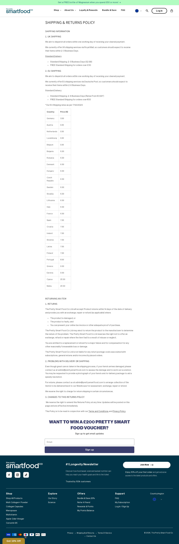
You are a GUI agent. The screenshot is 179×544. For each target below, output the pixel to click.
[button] (57, 10)
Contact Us (91, 536)
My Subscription (122, 502)
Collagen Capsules (14, 507)
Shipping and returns (85, 533)
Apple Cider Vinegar (15, 519)
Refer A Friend (83, 502)
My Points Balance (85, 511)
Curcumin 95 (12, 523)
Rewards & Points (85, 507)
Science (52, 502)
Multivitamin (11, 515)
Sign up (89, 449)
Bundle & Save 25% (86, 498)
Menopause (11, 511)
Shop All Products (14, 498)
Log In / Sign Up (122, 507)
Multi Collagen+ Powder (17, 502)
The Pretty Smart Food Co (162, 533)
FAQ (117, 498)
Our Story (52, 498)
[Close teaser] (25, 537)
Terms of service (105, 533)
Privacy (70, 533)
